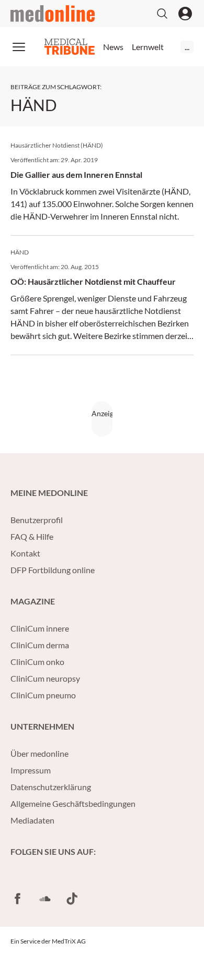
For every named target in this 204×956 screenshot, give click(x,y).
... (187, 47)
